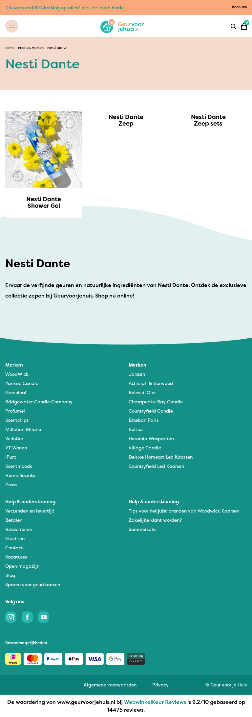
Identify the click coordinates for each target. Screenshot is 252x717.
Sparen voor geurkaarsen (32, 584)
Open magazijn (22, 566)
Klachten (15, 538)
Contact (14, 547)
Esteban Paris (143, 420)
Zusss (11, 484)
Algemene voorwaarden (110, 684)
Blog (10, 575)
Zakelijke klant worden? (155, 520)
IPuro (10, 457)
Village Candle (145, 447)
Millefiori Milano (23, 429)
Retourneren (18, 529)
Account (239, 7)
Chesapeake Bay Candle (156, 401)
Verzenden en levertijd (29, 511)
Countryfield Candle (151, 411)
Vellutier (14, 438)
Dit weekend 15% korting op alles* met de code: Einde (64, 7)
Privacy (160, 684)
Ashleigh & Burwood (151, 383)
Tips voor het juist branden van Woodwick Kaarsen (184, 511)
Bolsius (136, 429)
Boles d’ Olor (142, 392)
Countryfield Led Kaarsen (156, 466)
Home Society (20, 475)
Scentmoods (18, 466)
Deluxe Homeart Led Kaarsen (161, 457)
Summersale (142, 529)
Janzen (137, 374)
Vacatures (16, 557)
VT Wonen (16, 447)
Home (9, 48)
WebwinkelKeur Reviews (155, 701)
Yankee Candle (21, 383)
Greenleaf (16, 392)
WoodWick (17, 374)
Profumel (15, 411)
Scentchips (17, 420)
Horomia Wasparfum (151, 438)
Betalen (13, 520)
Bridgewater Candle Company (39, 401)
